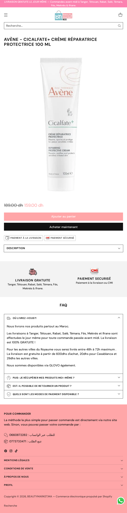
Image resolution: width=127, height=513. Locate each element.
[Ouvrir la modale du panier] (120, 15)
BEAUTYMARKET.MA (39, 496)
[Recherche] (119, 25)
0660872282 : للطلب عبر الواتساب (32, 435)
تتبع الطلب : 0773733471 (25, 441)
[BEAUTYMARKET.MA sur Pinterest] (6, 451)
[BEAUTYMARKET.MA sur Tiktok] (16, 451)
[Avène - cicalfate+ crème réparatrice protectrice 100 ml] (63, 124)
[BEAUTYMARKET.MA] (63, 15)
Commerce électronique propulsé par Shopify (84, 496)
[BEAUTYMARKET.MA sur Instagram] (11, 451)
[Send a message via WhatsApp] (120, 500)
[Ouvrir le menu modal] (5, 15)
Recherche (10, 505)
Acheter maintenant (63, 227)
